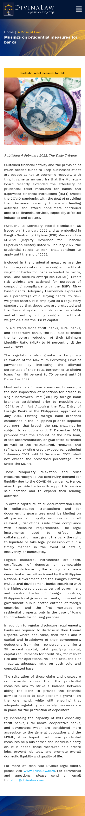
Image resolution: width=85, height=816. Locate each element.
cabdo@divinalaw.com (26, 780)
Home (9, 32)
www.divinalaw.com (39, 771)
